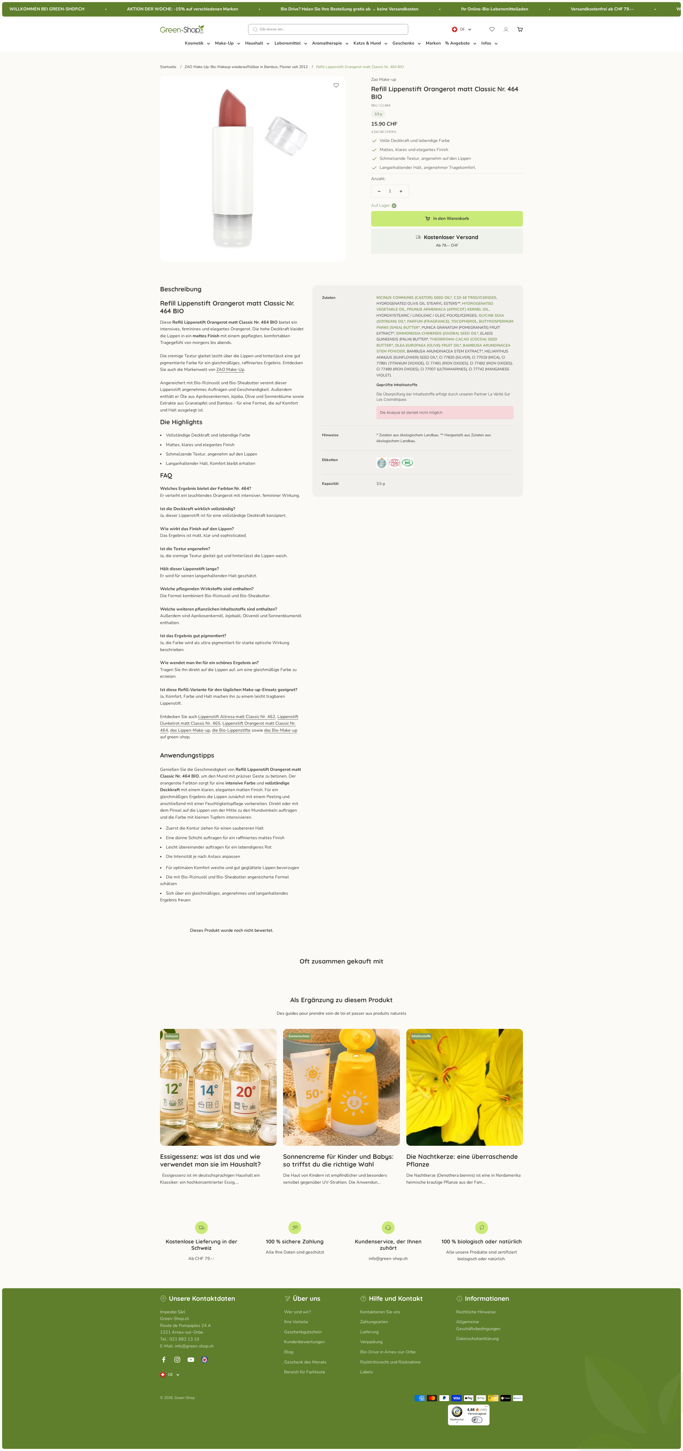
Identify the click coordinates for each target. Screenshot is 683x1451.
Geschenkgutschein (303, 1332)
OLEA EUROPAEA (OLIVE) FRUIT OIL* (428, 345)
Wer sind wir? (297, 1312)
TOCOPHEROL (464, 321)
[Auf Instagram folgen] (177, 1359)
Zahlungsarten (374, 1322)
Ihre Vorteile (296, 1322)
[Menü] (486, 1408)
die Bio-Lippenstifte (231, 730)
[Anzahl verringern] (379, 191)
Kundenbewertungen (304, 1342)
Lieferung (369, 1332)
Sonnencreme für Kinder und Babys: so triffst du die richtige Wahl (338, 1160)
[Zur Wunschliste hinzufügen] (336, 85)
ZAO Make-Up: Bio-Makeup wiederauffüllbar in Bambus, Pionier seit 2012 (246, 66)
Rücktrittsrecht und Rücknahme (390, 1362)
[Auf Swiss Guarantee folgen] (204, 1359)
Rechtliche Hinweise (476, 1312)
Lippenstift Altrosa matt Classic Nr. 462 (236, 717)
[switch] (477, 1420)
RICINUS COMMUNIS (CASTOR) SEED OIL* (414, 297)
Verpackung (371, 1342)
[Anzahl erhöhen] (401, 191)
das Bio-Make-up (280, 730)
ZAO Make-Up (230, 369)
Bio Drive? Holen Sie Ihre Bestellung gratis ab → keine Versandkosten (322, 9)
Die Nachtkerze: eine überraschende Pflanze (462, 1160)
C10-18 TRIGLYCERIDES (475, 297)
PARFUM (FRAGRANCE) (428, 321)
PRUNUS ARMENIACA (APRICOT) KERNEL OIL (448, 309)
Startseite (168, 66)
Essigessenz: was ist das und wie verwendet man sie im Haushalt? (210, 1160)
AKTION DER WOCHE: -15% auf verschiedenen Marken (155, 9)
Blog (288, 1352)
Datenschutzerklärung (477, 1339)
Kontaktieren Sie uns (380, 1312)
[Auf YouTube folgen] (190, 1359)
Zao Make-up (383, 79)
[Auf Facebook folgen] (163, 1359)
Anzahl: (378, 179)
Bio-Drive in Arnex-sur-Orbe (388, 1352)
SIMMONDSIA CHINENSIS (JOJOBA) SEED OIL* (437, 333)
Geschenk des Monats (305, 1362)
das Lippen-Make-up (190, 730)
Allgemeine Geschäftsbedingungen (478, 1325)
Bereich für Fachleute (304, 1372)
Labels (366, 1372)
